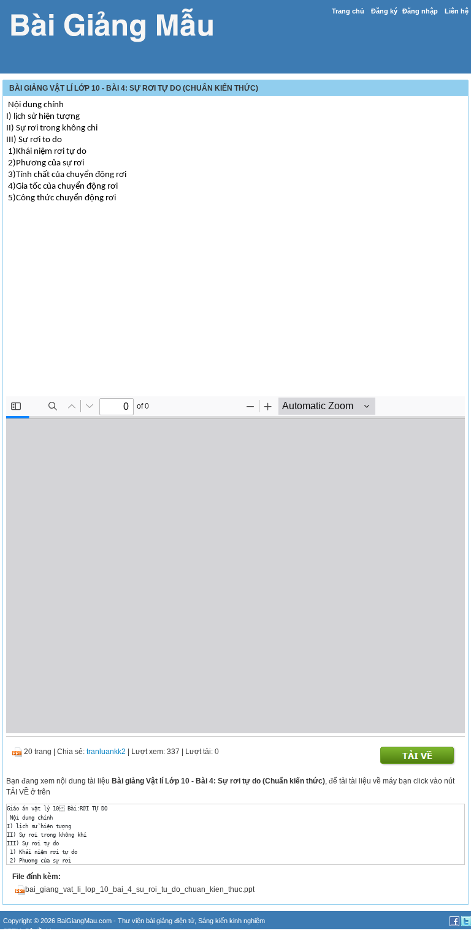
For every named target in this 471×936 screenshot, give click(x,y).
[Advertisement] (235, 310)
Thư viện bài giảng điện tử (156, 920)
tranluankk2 (106, 751)
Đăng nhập (420, 11)
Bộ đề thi (38, 931)
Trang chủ (348, 11)
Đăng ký (384, 11)
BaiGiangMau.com (84, 920)
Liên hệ (457, 11)
